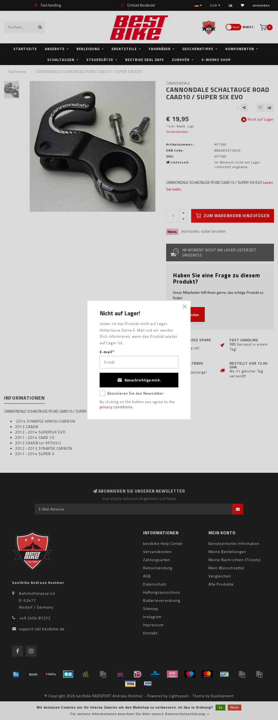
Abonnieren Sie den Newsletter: (135, 393)
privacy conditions (116, 407)
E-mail (107, 352)
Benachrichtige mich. (143, 380)
